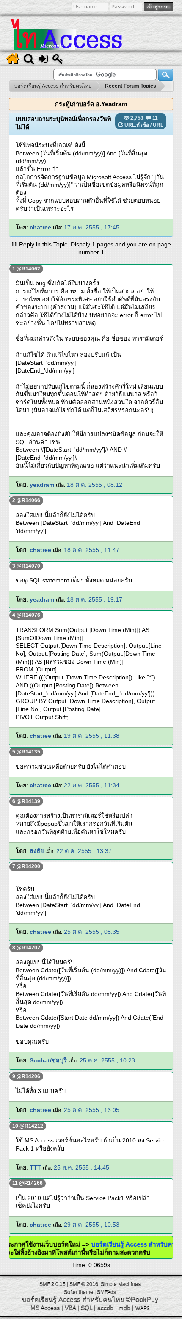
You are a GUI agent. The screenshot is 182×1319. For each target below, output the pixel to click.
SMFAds (106, 1291)
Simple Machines (121, 1283)
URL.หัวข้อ (136, 125)
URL (158, 125)
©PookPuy (142, 1299)
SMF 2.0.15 (52, 1283)
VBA (70, 1307)
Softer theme (78, 1291)
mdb (124, 1307)
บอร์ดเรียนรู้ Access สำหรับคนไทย (73, 1299)
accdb (105, 1307)
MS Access (45, 1307)
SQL (86, 1307)
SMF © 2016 (83, 1283)
